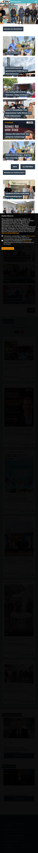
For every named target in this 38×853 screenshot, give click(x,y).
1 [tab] (18, 22)
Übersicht (30, 236)
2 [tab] (20, 22)
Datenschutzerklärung (10, 233)
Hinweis (27, 241)
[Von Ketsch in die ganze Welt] (19, 211)
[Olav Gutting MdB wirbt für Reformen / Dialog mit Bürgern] (19, 89)
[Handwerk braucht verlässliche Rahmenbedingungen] (19, 190)
